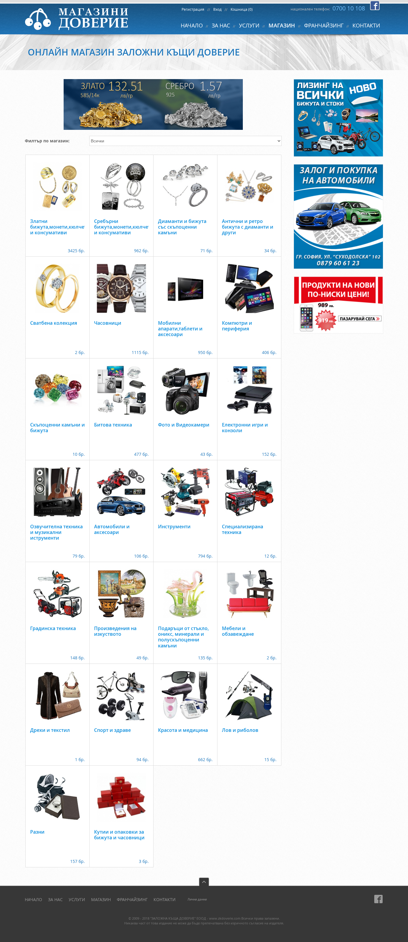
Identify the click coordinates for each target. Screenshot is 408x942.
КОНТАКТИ (366, 25)
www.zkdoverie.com (224, 918)
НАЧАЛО (192, 25)
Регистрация (193, 9)
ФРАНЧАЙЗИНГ (323, 25)
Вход (217, 9)
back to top (204, 881)
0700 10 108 (348, 8)
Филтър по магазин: (47, 141)
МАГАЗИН (282, 25)
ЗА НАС (221, 25)
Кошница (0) (242, 9)
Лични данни (197, 899)
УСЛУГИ (249, 25)
